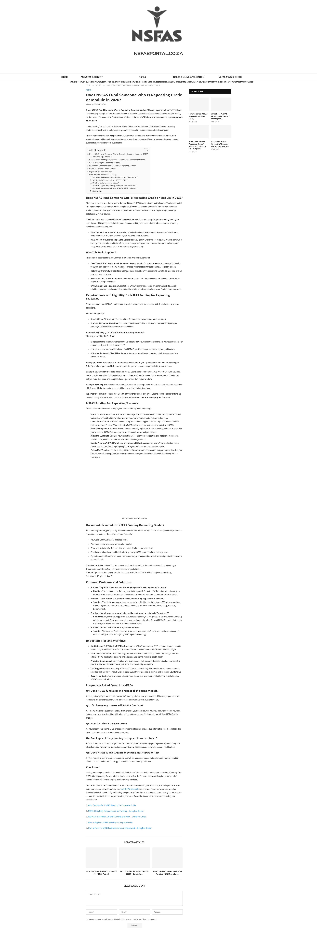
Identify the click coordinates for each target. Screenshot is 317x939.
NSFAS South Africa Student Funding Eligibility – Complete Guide (117, 817)
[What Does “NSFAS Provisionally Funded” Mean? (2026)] (221, 104)
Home (88, 85)
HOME (64, 76)
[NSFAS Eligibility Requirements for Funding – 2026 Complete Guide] (167, 857)
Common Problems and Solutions (102, 169)
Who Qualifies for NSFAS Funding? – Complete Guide (112, 805)
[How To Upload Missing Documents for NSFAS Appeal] (101, 857)
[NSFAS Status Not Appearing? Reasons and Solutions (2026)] (221, 131)
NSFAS (142, 76)
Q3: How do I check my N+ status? (106, 183)
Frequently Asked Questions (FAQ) (103, 175)
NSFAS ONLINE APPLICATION (188, 76)
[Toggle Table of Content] (145, 150)
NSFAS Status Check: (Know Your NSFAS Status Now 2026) (230, 82)
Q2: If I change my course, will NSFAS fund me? (110, 180)
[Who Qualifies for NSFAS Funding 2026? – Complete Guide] (134, 857)
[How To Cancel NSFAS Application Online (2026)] (199, 104)
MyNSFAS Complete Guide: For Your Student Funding (92, 82)
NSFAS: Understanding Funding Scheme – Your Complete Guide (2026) (142, 82)
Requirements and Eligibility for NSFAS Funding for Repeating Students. (117, 160)
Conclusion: (97, 191)
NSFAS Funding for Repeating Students (104, 163)
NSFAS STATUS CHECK (230, 76)
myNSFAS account (129, 789)
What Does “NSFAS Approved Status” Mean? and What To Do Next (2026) (197, 145)
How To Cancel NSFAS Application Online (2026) (198, 116)
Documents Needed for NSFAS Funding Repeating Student (112, 166)
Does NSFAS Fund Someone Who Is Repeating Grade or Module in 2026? (118, 154)
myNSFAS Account (92, 76)
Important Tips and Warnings (100, 172)
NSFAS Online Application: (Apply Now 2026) (189, 82)
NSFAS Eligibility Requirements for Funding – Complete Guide (115, 811)
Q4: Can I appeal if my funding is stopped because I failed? (114, 186)
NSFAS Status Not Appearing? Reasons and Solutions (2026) (220, 143)
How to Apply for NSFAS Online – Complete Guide (110, 822)
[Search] (256, 77)
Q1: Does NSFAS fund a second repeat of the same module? (115, 177)
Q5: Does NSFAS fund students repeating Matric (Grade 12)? (115, 188)
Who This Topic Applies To (102, 157)
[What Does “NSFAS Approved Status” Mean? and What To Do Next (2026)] (199, 131)
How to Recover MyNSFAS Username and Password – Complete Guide (119, 828)
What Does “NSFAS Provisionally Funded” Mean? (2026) (220, 116)
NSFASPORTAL (100, 104)
